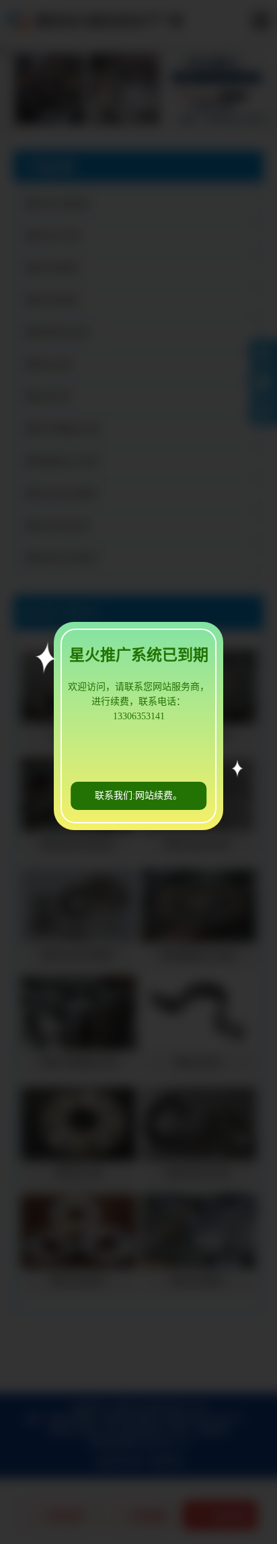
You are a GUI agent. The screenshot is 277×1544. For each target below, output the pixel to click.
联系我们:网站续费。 (138, 795)
